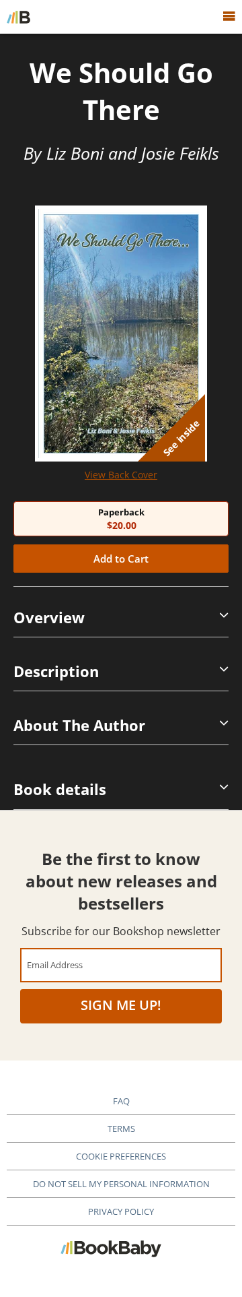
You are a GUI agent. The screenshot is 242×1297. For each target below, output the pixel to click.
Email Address (55, 964)
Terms (121, 1128)
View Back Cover (121, 474)
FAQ (121, 1101)
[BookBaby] (18, 17)
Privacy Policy (121, 1211)
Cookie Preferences (121, 1156)
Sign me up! (121, 1005)
